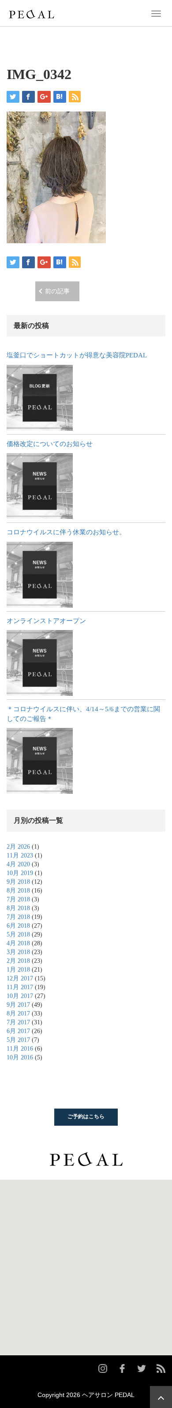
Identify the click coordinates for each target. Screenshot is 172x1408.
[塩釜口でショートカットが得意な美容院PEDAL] (40, 398)
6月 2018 (18, 925)
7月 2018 (18, 899)
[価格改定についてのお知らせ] (40, 486)
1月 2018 (18, 969)
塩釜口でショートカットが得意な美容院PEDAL (77, 355)
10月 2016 (20, 1057)
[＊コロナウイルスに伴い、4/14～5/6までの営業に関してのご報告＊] (40, 761)
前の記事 (57, 291)
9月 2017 (18, 1004)
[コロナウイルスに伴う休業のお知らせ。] (40, 575)
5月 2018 (18, 934)
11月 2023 (20, 855)
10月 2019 (20, 873)
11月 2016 (20, 1048)
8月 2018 (18, 890)
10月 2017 (20, 996)
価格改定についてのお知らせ (50, 443)
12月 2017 (20, 978)
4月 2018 (18, 943)
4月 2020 (18, 864)
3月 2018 (18, 952)
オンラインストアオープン (46, 620)
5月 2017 (18, 1040)
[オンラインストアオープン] (40, 663)
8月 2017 (18, 1013)
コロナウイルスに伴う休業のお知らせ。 (66, 532)
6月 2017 (18, 1031)
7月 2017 (18, 1022)
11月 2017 (20, 987)
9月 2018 (18, 882)
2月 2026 (18, 846)
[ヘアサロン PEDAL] (31, 13)
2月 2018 (18, 961)
